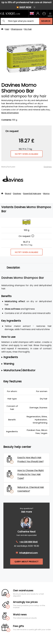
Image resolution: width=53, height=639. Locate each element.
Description (13, 267)
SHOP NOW (25, 7)
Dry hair (28, 29)
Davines (48, 166)
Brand (8, 193)
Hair (7, 29)
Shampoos (16, 29)
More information (10, 112)
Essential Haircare (32, 193)
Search (45, 21)
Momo (46, 193)
